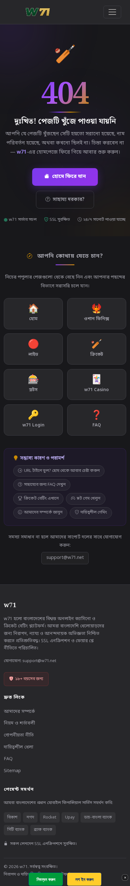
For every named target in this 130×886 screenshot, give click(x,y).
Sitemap (12, 771)
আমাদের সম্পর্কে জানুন (43, 512)
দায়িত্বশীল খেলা (18, 747)
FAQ (8, 759)
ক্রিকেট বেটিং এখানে (41, 498)
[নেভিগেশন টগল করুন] (112, 12)
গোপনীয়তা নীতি (19, 735)
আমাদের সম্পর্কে (19, 712)
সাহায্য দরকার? (69, 200)
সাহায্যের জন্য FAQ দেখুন (45, 484)
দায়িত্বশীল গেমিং (93, 512)
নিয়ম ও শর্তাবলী (19, 723)
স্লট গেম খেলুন (88, 498)
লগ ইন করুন (84, 879)
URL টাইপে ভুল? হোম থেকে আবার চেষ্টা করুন (62, 470)
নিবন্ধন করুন (46, 879)
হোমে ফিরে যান (69, 176)
